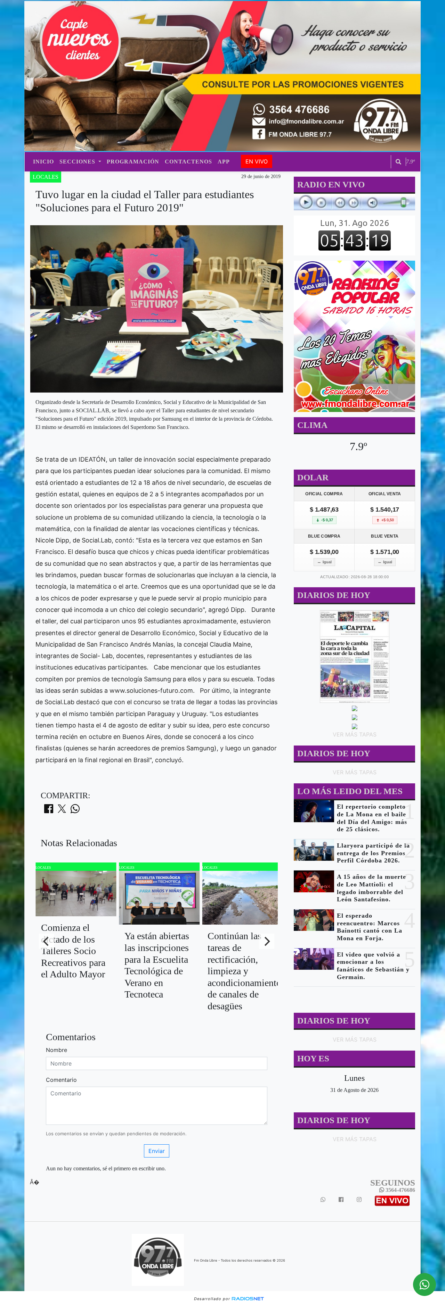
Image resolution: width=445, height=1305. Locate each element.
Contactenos (188, 162)
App (224, 162)
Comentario (61, 1079)
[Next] (266, 941)
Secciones (78, 162)
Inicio (43, 162)
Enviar (156, 1150)
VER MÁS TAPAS (354, 734)
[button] (398, 161)
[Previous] (46, 941)
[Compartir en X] (62, 810)
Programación (133, 162)
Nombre (56, 1049)
